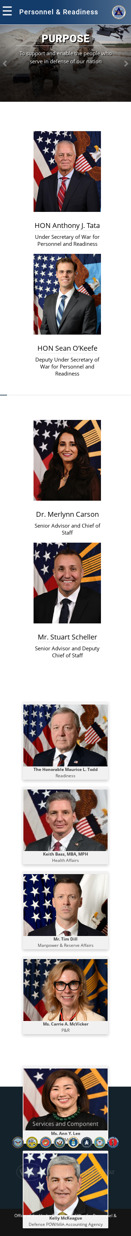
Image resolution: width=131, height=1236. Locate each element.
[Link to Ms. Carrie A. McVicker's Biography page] (65, 990)
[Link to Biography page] (65, 905)
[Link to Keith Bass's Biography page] (65, 820)
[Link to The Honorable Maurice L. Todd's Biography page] (65, 735)
